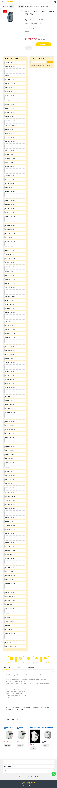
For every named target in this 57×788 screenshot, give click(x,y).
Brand (11, 6)
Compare (41, 19)
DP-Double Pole (38, 9)
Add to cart (44, 44)
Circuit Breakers (31, 9)
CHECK (50, 62)
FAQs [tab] (18, 667)
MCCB (44, 9)
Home (4, 6)
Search (49, 1)
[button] (21, 11)
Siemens (21, 6)
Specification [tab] (30, 667)
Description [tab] (6, 667)
